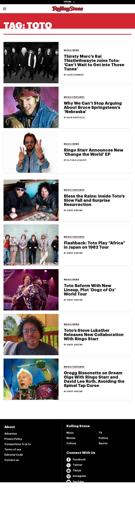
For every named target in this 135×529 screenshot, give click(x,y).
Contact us (11, 460)
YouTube (78, 481)
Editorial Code (13, 455)
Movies (70, 438)
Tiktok (77, 470)
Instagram (79, 476)
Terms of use (12, 449)
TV (100, 433)
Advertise (10, 433)
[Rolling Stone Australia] (67, 10)
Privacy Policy (13, 439)
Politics (103, 438)
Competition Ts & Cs (17, 444)
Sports (103, 443)
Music (70, 433)
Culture (71, 443)
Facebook (79, 459)
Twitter (77, 465)
